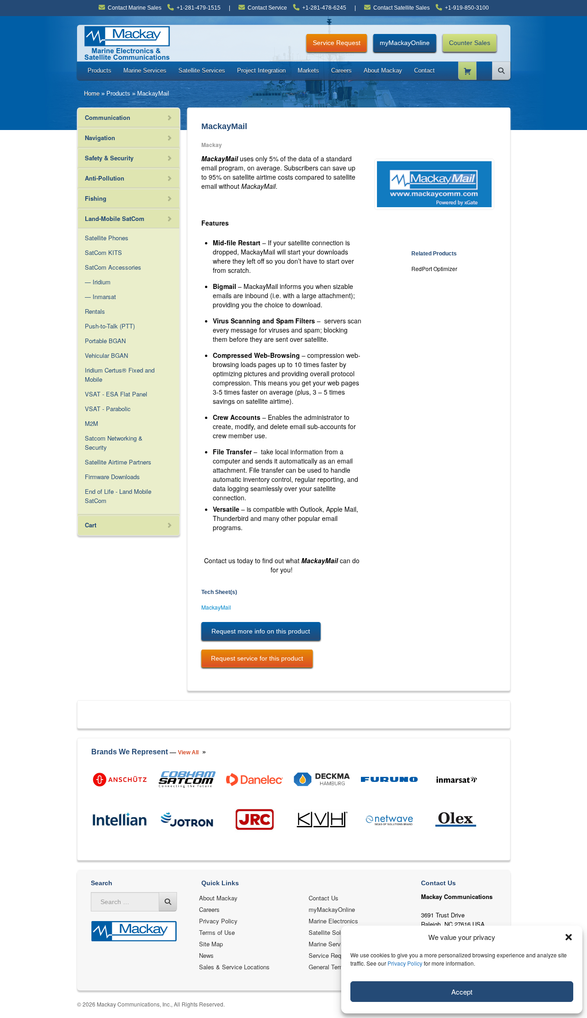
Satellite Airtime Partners (118, 462)
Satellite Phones (106, 237)
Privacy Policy (405, 963)
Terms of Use (217, 932)
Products (99, 70)
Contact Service (267, 8)
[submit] (168, 901)
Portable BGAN (105, 340)
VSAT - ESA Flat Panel (116, 394)
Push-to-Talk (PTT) (110, 326)
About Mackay (383, 70)
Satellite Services (201, 70)
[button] (568, 937)
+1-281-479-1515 (199, 8)
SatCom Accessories (113, 267)
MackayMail (216, 607)
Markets (308, 70)
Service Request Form (338, 955)
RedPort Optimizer (434, 268)
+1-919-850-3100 (467, 8)
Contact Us (323, 898)
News (206, 955)
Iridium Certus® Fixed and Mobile (120, 375)
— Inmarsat (100, 296)
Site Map (211, 943)
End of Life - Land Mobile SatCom (118, 496)
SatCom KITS (103, 252)
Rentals (95, 311)
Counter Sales (469, 42)
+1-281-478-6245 (324, 8)
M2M (91, 423)
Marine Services (144, 70)
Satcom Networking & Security (114, 443)
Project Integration (261, 70)
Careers (341, 70)
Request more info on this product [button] (260, 631)
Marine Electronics (333, 920)
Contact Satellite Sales (401, 8)
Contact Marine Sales (134, 8)
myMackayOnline (405, 42)
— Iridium (98, 281)
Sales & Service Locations (234, 966)
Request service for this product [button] (257, 658)
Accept (461, 991)
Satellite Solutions (333, 932)
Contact (424, 70)
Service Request (336, 42)
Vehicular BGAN (106, 355)
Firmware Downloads (112, 476)
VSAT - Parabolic (108, 408)
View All (188, 752)
